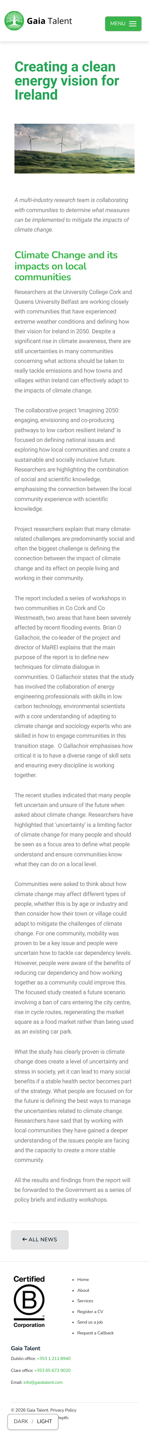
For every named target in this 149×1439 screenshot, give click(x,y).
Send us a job (90, 1322)
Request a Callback (95, 1333)
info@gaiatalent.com (43, 1383)
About (83, 1291)
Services (85, 1301)
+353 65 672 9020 (52, 1371)
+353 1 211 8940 (54, 1359)
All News (42, 1239)
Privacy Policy (63, 1410)
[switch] (33, 1422)
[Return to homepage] (38, 20)
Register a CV (90, 1312)
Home (83, 1280)
